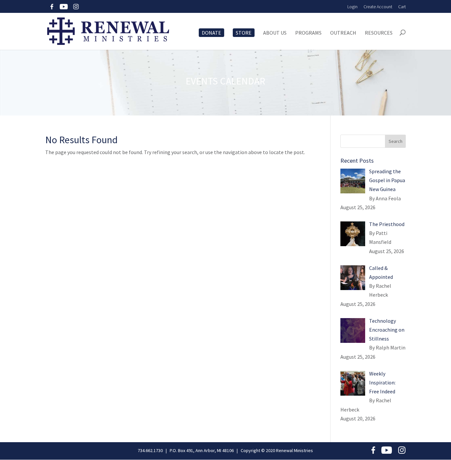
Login (352, 7)
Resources (379, 33)
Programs (308, 33)
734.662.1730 (150, 450)
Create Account (378, 7)
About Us (275, 33)
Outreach (343, 33)
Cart (402, 7)
